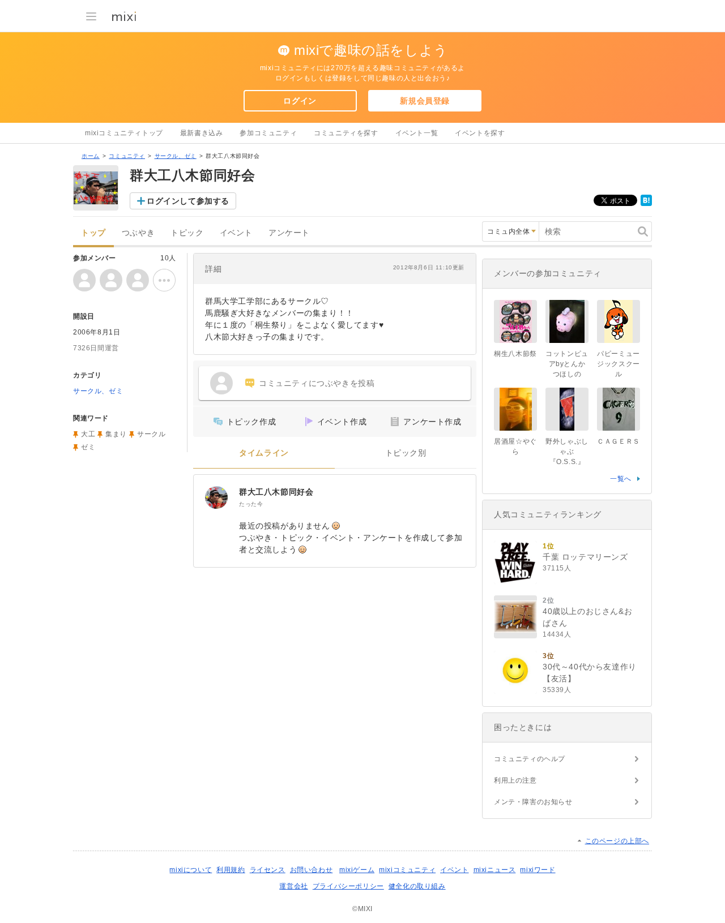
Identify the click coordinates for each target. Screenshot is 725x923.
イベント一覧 (416, 133)
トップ (93, 233)
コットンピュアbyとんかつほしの (566, 364)
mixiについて (190, 870)
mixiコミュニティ (407, 870)
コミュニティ (127, 156)
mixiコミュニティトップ (124, 133)
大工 (88, 434)
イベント (236, 233)
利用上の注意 (515, 780)
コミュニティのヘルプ (529, 759)
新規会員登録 (425, 100)
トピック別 (406, 453)
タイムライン (264, 453)
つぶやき (138, 233)
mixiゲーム (356, 870)
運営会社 (293, 886)
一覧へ (621, 479)
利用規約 (230, 870)
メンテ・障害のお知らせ (533, 802)
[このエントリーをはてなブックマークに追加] (646, 204)
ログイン (299, 100)
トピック (186, 233)
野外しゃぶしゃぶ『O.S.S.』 (566, 451)
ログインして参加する (188, 200)
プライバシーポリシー (348, 886)
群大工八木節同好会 (276, 491)
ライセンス (267, 870)
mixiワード (537, 870)
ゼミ (88, 447)
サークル (151, 434)
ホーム (91, 156)
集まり (116, 434)
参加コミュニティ (268, 133)
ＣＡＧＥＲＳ (618, 441)
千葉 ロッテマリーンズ (585, 556)
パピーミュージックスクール (618, 364)
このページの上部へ (617, 841)
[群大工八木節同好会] (216, 497)
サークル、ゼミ (176, 156)
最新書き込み (201, 133)
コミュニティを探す (346, 133)
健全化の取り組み (417, 886)
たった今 (251, 504)
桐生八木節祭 (515, 354)
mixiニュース (495, 870)
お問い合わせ (311, 870)
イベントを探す (480, 133)
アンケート (289, 233)
